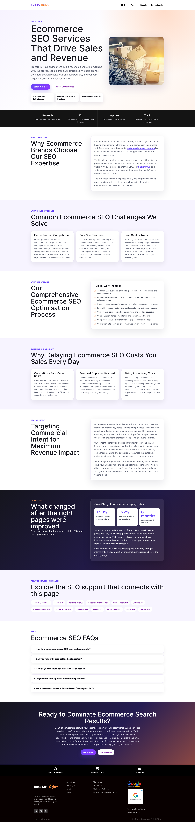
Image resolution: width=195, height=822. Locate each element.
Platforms (97, 782)
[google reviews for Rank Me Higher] (138, 784)
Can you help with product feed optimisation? (59, 659)
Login (69, 792)
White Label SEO (120, 603)
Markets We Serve (101, 789)
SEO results (138, 603)
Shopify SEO (144, 167)
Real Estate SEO (114, 609)
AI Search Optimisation (97, 603)
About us (70, 782)
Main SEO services (41, 603)
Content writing (75, 603)
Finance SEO (82, 609)
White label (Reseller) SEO (104, 792)
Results (143, 5)
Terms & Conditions (136, 809)
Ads (133, 5)
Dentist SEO (145, 609)
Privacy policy (133, 812)
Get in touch (157, 5)
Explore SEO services (64, 87)
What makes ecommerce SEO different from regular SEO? (65, 688)
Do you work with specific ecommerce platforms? (61, 678)
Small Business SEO (42, 609)
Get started (88, 752)
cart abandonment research (141, 148)
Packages (70, 785)
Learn (69, 789)
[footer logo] (46, 787)
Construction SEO (64, 609)
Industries (97, 785)
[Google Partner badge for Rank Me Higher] (138, 797)
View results (106, 752)
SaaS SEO (130, 609)
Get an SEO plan (41, 87)
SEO (123, 5)
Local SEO (59, 603)
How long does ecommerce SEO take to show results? (63, 649)
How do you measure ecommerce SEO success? (60, 669)
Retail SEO (97, 609)
